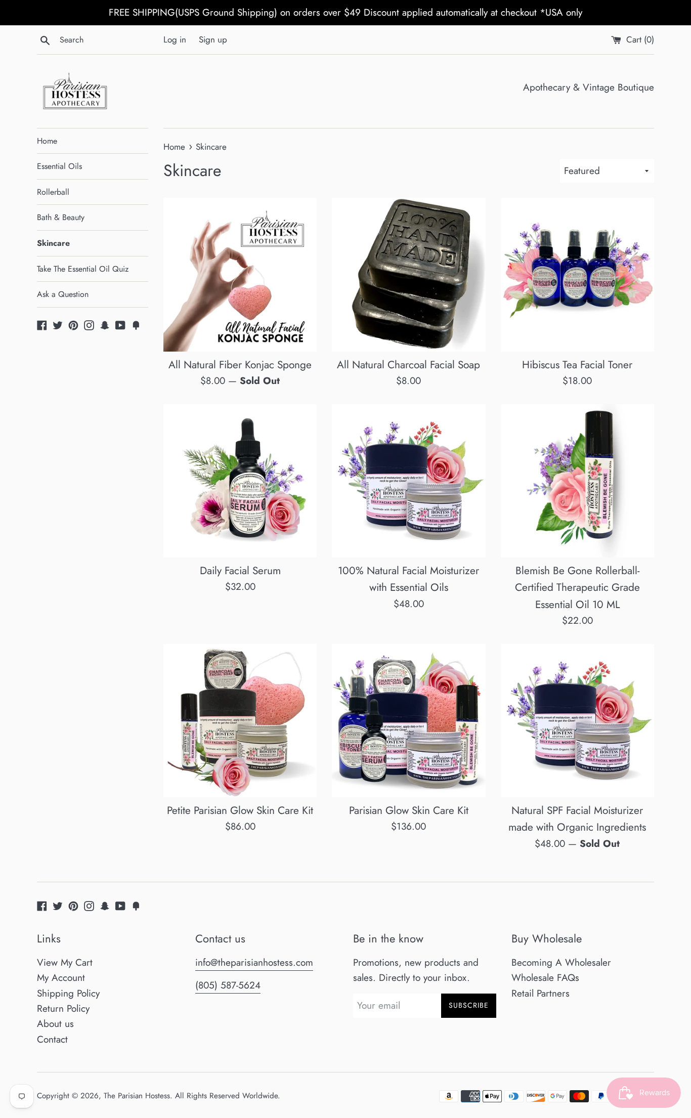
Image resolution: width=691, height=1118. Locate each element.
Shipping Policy (68, 993)
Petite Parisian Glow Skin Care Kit (240, 810)
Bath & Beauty (60, 217)
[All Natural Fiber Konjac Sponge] (240, 274)
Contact (52, 1039)
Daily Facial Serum (240, 570)
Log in (174, 39)
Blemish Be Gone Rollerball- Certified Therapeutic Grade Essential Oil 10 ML (577, 587)
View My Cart (65, 962)
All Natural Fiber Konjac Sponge (240, 364)
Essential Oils (59, 166)
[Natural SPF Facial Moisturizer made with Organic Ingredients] (577, 720)
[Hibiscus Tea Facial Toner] (577, 274)
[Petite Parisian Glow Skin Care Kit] (240, 720)
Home (47, 141)
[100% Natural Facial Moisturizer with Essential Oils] (408, 480)
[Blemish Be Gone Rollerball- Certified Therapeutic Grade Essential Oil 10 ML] (577, 480)
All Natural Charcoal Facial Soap (408, 364)
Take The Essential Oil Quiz (82, 269)
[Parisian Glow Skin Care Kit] (408, 720)
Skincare (53, 243)
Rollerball (53, 192)
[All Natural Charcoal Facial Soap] (408, 274)
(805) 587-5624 (228, 985)
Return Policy (63, 1008)
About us (55, 1023)
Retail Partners (540, 993)
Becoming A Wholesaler (561, 962)
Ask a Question (63, 294)
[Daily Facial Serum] (240, 480)
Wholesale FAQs (545, 977)
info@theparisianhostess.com (254, 962)
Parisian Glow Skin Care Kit (408, 810)
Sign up (213, 39)
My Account (61, 977)
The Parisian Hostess (137, 1095)
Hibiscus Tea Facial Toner (577, 364)
